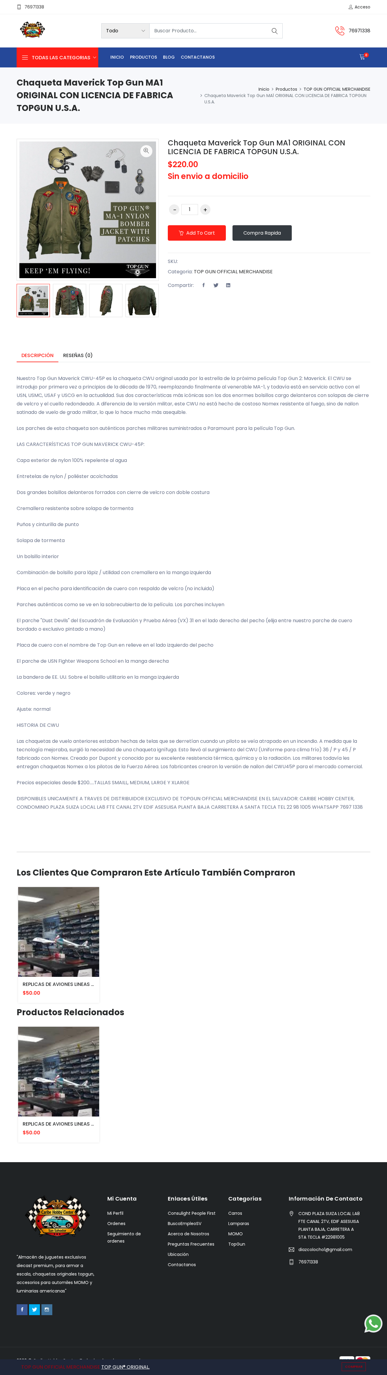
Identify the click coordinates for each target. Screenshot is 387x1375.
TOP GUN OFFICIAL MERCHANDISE (337, 89)
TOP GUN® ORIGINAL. (125, 1367)
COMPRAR (354, 1366)
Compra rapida (262, 232)
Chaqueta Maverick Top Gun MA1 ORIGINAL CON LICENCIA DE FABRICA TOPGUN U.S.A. (256, 147)
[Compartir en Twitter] (215, 285)
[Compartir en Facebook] (203, 285)
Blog (169, 57)
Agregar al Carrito (51, 936)
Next (168, 301)
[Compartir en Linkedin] (228, 285)
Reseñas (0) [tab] (78, 355)
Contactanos (198, 57)
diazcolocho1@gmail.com (325, 1250)
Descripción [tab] (37, 355)
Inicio (117, 57)
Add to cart (200, 232)
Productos (143, 57)
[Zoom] (146, 151)
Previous (8, 301)
